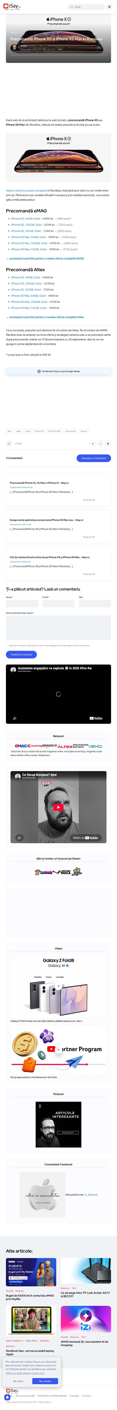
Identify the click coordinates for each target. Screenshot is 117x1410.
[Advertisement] (59, 92)
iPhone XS (39, 431)
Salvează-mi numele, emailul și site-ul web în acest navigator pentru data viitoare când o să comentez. (49, 645)
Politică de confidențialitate (52, 1395)
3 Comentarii (14, 458)
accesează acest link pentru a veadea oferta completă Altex (46, 317)
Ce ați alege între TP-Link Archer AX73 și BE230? (85, 1294)
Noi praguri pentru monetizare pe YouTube (34, 1077)
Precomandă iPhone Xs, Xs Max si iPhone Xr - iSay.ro (39, 483)
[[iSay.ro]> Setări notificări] (7, 1397)
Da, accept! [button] (45, 1381)
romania (83, 431)
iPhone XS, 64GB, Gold (25, 218)
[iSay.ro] (12, 7)
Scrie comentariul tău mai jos (20, 613)
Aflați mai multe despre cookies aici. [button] (25, 1373)
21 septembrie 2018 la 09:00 (21, 487)
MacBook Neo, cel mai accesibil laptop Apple (30, 1352)
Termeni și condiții (25, 1395)
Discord (93, 1194)
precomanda (70, 431)
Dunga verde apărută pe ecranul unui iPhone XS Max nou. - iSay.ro (46, 520)
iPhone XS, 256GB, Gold (26, 224)
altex (9, 431)
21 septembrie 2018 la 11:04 (20, 524)
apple (18, 431)
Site (81, 597)
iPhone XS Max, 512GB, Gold (28, 249)
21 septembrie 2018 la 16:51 (20, 562)
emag (28, 431)
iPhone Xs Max (54, 431)
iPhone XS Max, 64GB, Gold (28, 237)
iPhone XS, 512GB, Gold (26, 231)
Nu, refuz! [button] (18, 1381)
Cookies (74, 1395)
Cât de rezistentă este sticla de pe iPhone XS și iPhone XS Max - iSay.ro (50, 557)
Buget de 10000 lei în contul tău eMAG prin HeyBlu (30, 1297)
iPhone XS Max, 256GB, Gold (29, 243)
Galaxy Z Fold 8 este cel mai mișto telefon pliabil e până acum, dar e (46, 1021)
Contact (86, 1395)
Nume (9, 597)
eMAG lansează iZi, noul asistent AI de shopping (84, 1343)
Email (46, 597)
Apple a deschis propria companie (26, 190)
